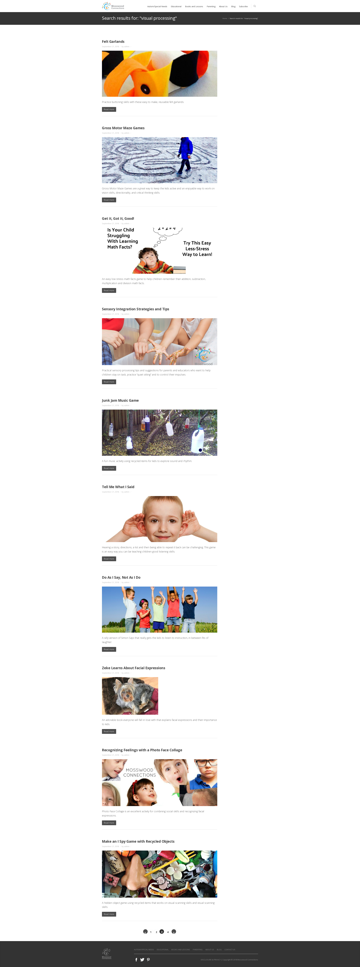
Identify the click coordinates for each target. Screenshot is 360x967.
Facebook (136, 959)
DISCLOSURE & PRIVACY (211, 959)
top (354, 961)
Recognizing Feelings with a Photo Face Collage (142, 749)
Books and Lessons (180, 949)
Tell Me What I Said (118, 486)
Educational (163, 949)
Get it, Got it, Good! (118, 218)
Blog (219, 949)
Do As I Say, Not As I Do (121, 577)
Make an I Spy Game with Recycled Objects (138, 841)
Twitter (142, 959)
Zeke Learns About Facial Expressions (133, 667)
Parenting (197, 949)
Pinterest (148, 959)
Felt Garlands (113, 41)
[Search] (254, 6)
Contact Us (229, 949)
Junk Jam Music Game (120, 400)
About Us (209, 949)
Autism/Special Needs (144, 949)
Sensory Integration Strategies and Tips (135, 309)
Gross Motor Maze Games (123, 127)
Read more (109, 109)
